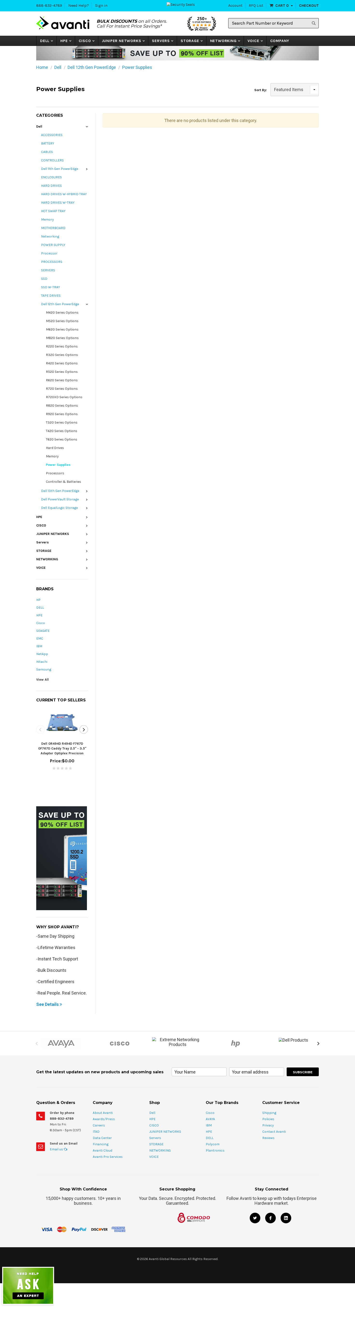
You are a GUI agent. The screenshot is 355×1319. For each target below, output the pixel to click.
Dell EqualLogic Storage (59, 508)
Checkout (309, 5)
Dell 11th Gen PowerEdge (59, 169)
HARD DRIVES (51, 186)
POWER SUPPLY (53, 245)
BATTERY (47, 143)
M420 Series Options (62, 312)
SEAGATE (43, 631)
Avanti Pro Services (108, 1157)
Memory (47, 219)
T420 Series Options (61, 431)
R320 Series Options (62, 355)
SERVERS (48, 270)
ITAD (96, 1132)
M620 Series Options (62, 329)
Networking (50, 236)
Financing (100, 1144)
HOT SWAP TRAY (53, 211)
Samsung (43, 669)
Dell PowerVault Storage (60, 499)
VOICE (253, 40)
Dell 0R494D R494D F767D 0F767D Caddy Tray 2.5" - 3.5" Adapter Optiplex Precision (62, 748)
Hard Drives (55, 448)
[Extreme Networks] (177, 1042)
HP (38, 600)
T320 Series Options (62, 422)
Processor (49, 253)
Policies (268, 1119)
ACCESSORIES (52, 135)
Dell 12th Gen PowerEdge (92, 67)
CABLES (47, 152)
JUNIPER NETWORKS (121, 40)
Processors (55, 473)
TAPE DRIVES (51, 296)
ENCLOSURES (51, 177)
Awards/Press (104, 1119)
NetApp (42, 654)
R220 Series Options (62, 346)
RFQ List (256, 5)
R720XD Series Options (64, 397)
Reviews (268, 1138)
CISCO (85, 40)
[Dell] (293, 1039)
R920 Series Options (62, 414)
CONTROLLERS (52, 160)
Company (280, 40)
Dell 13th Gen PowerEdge (60, 491)
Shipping (269, 1113)
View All (42, 680)
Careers (99, 1125)
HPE (64, 40)
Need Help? (78, 5)
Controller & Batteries (63, 482)
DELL (40, 607)
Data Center (102, 1138)
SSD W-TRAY (50, 287)
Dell (45, 40)
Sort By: (260, 90)
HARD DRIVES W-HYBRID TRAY (64, 194)
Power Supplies (137, 67)
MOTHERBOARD (53, 228)
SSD (44, 279)
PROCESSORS (51, 262)
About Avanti (103, 1113)
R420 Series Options (62, 363)
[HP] (235, 1043)
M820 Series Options (62, 338)
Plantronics (215, 1150)
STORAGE (190, 40)
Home (42, 67)
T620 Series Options (61, 439)
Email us (57, 1149)
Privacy (268, 1125)
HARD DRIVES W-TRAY (57, 203)
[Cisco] (119, 1043)
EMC (39, 638)
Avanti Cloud (102, 1150)
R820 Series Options (62, 406)
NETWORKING (223, 40)
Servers (161, 40)
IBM (39, 646)
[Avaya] (61, 1043)
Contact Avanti (274, 1132)
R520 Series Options (62, 372)
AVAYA (210, 1119)
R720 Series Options (62, 389)
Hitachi (41, 662)
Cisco (40, 623)
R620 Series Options (62, 380)
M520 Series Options (62, 321)
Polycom (213, 1144)
